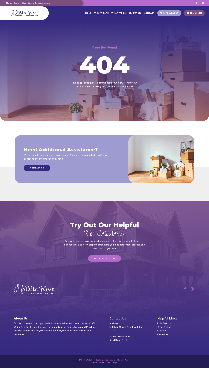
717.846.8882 (123, 336)
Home (88, 13)
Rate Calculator (104, 258)
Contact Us (37, 168)
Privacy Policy (124, 360)
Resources (135, 13)
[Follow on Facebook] (196, 3)
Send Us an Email (118, 340)
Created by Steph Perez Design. (104, 362)
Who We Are (101, 13)
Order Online (164, 327)
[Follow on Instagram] (202, 3)
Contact (149, 13)
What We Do (118, 13)
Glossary (161, 330)
